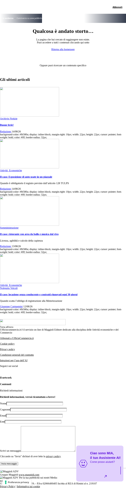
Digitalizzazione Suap (55, 18)
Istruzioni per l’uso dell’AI (13, 360)
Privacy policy (7, 349)
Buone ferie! (7, 125)
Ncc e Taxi (93, 18)
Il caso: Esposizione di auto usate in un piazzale (26, 176)
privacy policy (53, 456)
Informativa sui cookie (28, 486)
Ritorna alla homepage (63, 49)
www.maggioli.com (29, 474)
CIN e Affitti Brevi (108, 18)
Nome (3, 403)
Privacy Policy (7, 486)
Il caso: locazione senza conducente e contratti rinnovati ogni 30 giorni (38, 294)
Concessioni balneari (76, 18)
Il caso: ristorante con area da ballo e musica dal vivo (29, 234)
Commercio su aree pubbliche (30, 18)
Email (3, 415)
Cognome (5, 409)
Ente (2, 421)
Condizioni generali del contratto (17, 354)
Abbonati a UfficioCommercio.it (17, 338)
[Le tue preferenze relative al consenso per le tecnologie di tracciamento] (17, 482)
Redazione (6, 131)
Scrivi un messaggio (10, 450)
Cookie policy (7, 343)
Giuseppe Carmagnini (11, 306)
